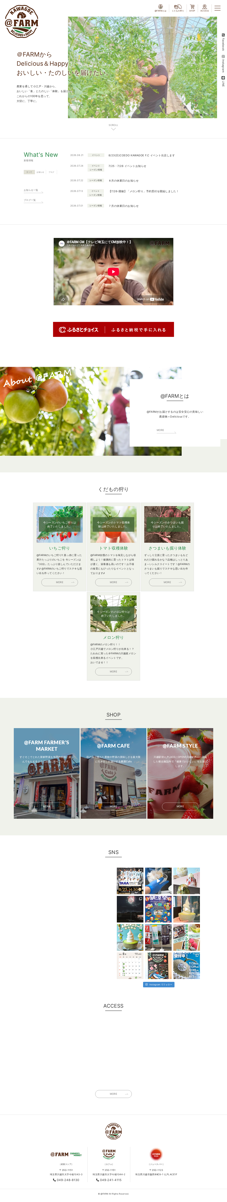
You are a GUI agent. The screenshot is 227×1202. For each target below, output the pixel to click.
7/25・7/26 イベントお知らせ (127, 166)
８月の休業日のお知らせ (124, 180)
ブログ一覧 (30, 200)
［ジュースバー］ (156, 1164)
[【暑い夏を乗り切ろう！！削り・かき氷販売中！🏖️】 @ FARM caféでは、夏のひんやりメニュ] (158, 881)
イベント (96, 155)
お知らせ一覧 (31, 190)
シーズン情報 (96, 169)
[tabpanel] (142, 67)
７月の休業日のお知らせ (124, 206)
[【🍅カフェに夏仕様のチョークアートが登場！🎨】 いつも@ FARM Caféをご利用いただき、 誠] (158, 965)
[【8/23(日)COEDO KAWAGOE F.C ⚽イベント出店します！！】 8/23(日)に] (130, 881)
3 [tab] (201, 115)
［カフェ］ (109, 1164)
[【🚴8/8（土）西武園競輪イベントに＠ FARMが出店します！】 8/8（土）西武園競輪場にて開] (158, 909)
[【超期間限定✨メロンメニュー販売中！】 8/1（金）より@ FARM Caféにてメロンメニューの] (130, 937)
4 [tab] (205, 115)
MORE (160, 430)
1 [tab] (194, 115)
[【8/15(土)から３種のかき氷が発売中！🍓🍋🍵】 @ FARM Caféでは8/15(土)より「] (186, 881)
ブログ (51, 172)
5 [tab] (208, 115)
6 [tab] (212, 115)
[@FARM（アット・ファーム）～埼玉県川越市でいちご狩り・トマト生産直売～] (21, 21)
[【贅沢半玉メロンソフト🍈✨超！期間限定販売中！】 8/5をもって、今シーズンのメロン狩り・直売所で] (186, 909)
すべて (29, 172)
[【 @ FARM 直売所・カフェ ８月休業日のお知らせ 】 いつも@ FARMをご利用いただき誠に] (130, 965)
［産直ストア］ (66, 1164)
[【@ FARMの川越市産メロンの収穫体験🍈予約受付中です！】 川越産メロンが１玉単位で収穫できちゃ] (186, 965)
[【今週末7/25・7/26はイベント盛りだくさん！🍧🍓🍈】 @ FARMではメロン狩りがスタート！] (186, 937)
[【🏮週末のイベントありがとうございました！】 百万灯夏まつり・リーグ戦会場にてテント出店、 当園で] (158, 937)
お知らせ (40, 172)
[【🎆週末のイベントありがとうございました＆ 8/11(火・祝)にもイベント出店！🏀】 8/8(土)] (130, 909)
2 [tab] (197, 115)
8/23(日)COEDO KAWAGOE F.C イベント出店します (142, 155)
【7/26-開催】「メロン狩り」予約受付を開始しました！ (144, 191)
